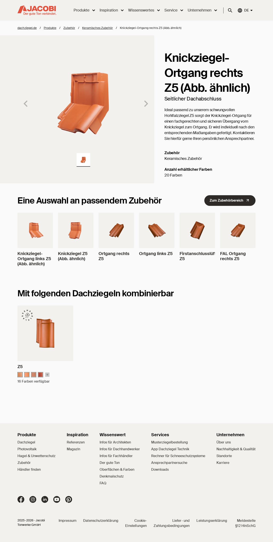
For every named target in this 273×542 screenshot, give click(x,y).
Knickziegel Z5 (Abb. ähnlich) (72, 256)
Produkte (50, 28)
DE (246, 10)
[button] (83, 160)
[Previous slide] (26, 103)
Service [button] (170, 10)
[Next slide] (145, 103)
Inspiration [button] (109, 10)
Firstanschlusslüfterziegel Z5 (206, 256)
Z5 (20, 366)
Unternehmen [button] (199, 10)
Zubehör (69, 28)
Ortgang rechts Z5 (114, 256)
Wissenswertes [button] (141, 10)
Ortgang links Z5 (156, 253)
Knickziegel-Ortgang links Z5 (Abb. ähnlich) (34, 259)
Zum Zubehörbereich (226, 200)
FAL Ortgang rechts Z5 (233, 256)
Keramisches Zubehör (97, 28)
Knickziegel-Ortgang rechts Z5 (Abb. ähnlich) (150, 28)
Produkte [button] (81, 10)
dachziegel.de (27, 28)
